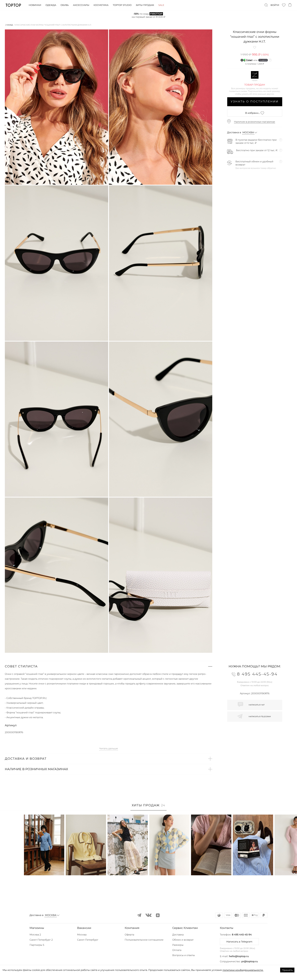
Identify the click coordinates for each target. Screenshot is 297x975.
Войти (275, 5)
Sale (161, 5)
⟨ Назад (9, 25)
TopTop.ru (13, 5)
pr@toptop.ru (249, 961)
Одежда (50, 5)
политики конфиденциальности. (242, 970)
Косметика (101, 5)
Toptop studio (122, 5)
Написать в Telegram (239, 941)
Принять (287, 970)
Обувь (64, 5)
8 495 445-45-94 (242, 934)
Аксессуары (81, 5)
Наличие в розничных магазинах (254, 121)
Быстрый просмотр (44, 868)
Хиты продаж (145, 5)
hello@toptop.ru (239, 956)
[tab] (148, 807)
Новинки (35, 5)
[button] (108, 666)
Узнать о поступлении (255, 101)
